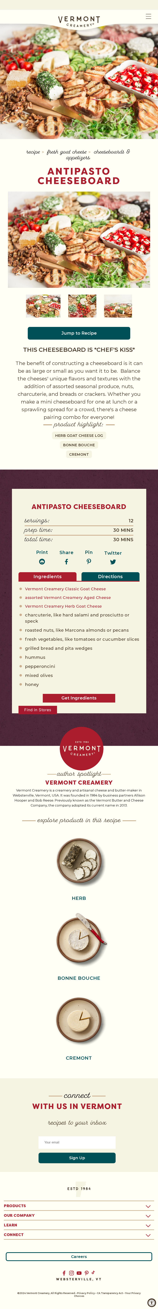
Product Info (79, 860)
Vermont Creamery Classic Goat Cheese (65, 589)
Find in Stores (37, 710)
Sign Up (77, 1158)
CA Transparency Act (110, 1293)
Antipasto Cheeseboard (79, 176)
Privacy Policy (86, 1293)
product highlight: (79, 425)
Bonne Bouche (79, 445)
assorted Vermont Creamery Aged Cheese (68, 598)
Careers (79, 1256)
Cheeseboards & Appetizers (98, 155)
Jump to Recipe (79, 333)
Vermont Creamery (79, 782)
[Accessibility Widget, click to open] (151, 1302)
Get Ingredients (79, 698)
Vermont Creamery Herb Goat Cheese (63, 607)
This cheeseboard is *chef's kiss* (79, 350)
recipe (34, 152)
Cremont (79, 454)
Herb (79, 898)
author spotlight (79, 774)
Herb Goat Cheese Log (79, 436)
